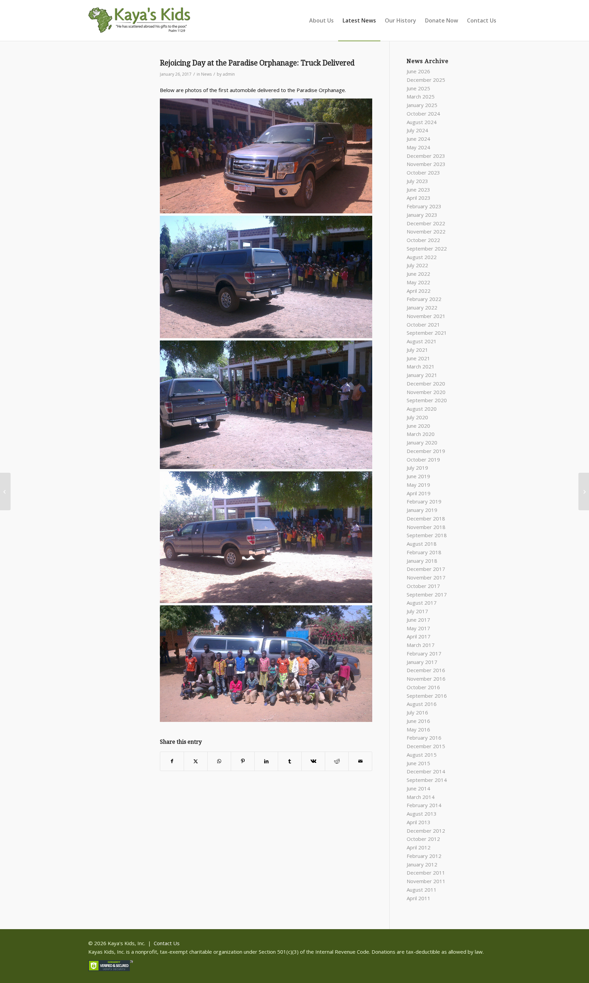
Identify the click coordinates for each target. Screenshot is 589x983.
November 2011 (426, 881)
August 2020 (422, 408)
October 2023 (423, 172)
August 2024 (422, 122)
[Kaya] (139, 24)
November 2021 (426, 316)
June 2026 (418, 71)
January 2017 (422, 662)
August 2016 (422, 703)
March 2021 (421, 366)
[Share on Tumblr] (289, 761)
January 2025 (422, 105)
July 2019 (417, 467)
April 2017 (419, 636)
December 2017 (426, 568)
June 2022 (418, 273)
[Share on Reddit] (336, 761)
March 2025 (421, 96)
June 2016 (418, 720)
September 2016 (427, 695)
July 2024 (417, 130)
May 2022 (418, 282)
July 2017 (417, 611)
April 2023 (419, 197)
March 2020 (421, 433)
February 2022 (424, 299)
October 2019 (423, 459)
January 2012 (422, 864)
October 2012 (423, 838)
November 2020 (426, 392)
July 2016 (417, 712)
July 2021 (417, 349)
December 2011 (426, 872)
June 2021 (418, 358)
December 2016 (426, 670)
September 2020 (427, 400)
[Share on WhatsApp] (219, 761)
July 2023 (417, 181)
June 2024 (418, 138)
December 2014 (426, 771)
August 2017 (422, 602)
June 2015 (418, 763)
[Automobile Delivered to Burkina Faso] (5, 491)
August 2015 (422, 754)
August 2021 (422, 341)
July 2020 (417, 417)
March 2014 (421, 796)
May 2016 (418, 729)
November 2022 (426, 231)
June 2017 (418, 619)
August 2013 (422, 813)
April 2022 (419, 290)
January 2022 (422, 307)
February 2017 (424, 653)
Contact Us (167, 943)
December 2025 (426, 79)
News (206, 74)
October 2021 (423, 324)
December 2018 (426, 518)
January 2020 (422, 442)
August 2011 (422, 889)
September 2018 (427, 535)
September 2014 (427, 779)
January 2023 (422, 214)
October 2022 (423, 240)
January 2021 (422, 375)
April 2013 (419, 822)
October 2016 (423, 687)
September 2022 (427, 248)
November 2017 (426, 577)
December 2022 (426, 223)
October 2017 (423, 586)
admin (229, 74)
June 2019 (418, 476)
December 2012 (426, 830)
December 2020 (426, 383)
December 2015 (426, 746)
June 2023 (418, 189)
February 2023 (424, 206)
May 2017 (418, 628)
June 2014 (418, 788)
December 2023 (426, 155)
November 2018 (426, 527)
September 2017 (427, 594)
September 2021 (427, 332)
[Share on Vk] (313, 761)
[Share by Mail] (360, 761)
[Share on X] (195, 761)
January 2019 (422, 509)
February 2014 (424, 805)
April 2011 (419, 898)
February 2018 (424, 552)
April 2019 (419, 493)
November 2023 (426, 164)
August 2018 (422, 543)
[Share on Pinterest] (242, 761)
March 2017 (421, 644)
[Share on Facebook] (172, 761)
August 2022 (422, 257)
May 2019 (418, 484)
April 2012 (419, 847)
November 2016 (426, 678)
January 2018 (422, 560)
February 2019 (424, 501)
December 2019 (426, 451)
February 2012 (424, 855)
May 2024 (418, 147)
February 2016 (424, 737)
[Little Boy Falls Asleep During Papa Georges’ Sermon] (583, 491)
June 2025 (418, 88)
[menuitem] (321, 20)
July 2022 (417, 265)
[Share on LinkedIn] (266, 761)
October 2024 (423, 113)
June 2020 (418, 425)
